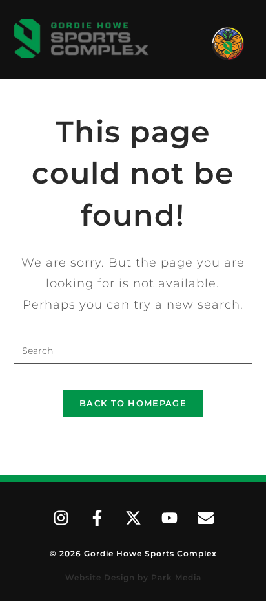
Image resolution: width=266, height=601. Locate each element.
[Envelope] (205, 517)
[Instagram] (61, 517)
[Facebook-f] (97, 517)
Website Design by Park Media (133, 577)
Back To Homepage (133, 403)
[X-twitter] (133, 517)
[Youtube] (169, 517)
